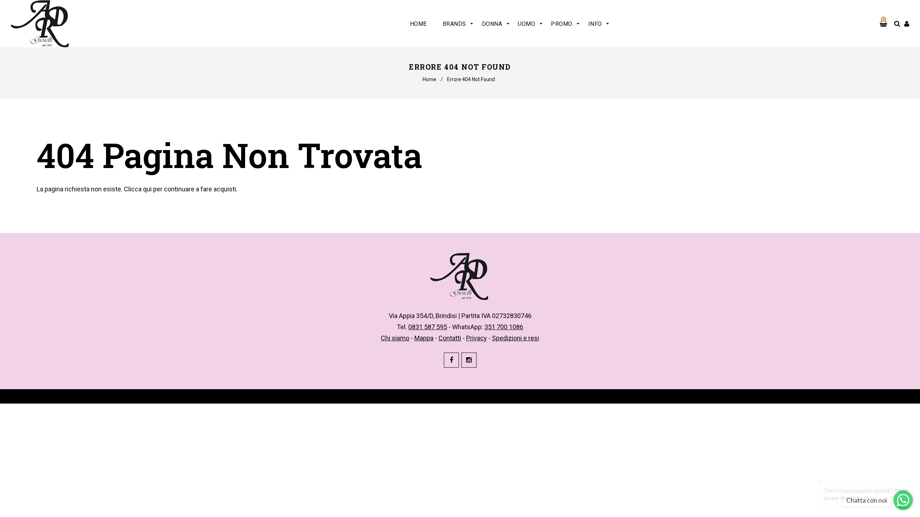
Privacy (476, 338)
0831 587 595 (427, 327)
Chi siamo (395, 338)
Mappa (423, 338)
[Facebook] (451, 360)
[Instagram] (469, 360)
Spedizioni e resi (515, 338)
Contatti (449, 338)
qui (147, 189)
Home (429, 79)
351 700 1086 (503, 327)
